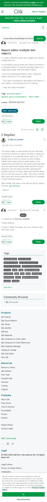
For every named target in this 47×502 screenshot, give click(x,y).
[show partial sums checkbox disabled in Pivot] (42, 129)
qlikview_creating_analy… (31, 266)
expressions (8, 277)
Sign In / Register (39, 12)
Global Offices (7, 425)
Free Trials (5, 375)
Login (32, 2)
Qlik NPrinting (14, 186)
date (16, 274)
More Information (23, 499)
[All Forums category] (5, 302)
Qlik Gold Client (7, 353)
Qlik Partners (6, 371)
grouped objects (14, 93)
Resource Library (8, 367)
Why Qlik (4, 357)
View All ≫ (8, 287)
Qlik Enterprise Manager (11, 346)
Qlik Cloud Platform (9, 320)
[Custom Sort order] (38, 129)
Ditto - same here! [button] (9, 111)
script (15, 270)
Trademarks (6, 472)
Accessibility (6, 410)
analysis (7, 281)
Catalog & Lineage (8, 350)
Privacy (4, 414)
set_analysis (36, 274)
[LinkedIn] (7, 443)
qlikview (7, 270)
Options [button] (43, 27)
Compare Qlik (6, 378)
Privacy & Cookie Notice (11, 468)
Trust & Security (7, 407)
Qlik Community (8, 438)
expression (8, 274)
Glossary (4, 382)
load (22, 274)
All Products (6, 317)
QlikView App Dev (16, 102)
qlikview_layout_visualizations (13, 97)
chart (21, 270)
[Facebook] (12, 443)
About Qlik (5, 399)
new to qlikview (24, 259)
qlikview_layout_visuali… (29, 263)
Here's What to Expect (24, 20)
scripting (15, 281)
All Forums (13, 302)
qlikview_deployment (12, 266)
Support (4, 389)
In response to (15, 219)
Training (4, 386)
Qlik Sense (5, 324)
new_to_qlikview (10, 259)
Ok (23, 494)
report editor (34, 97)
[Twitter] (3, 443)
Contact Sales (7, 428)
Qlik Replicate (6, 335)
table (28, 274)
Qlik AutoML (6, 328)
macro (18, 277)
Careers (4, 418)
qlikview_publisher (32, 270)
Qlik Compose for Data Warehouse (15, 342)
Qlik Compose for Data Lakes (13, 339)
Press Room (6, 403)
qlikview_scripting (10, 263)
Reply (38, 121)
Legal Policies (6, 464)
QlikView (5, 27)
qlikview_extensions (30, 277)
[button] (44, 42)
